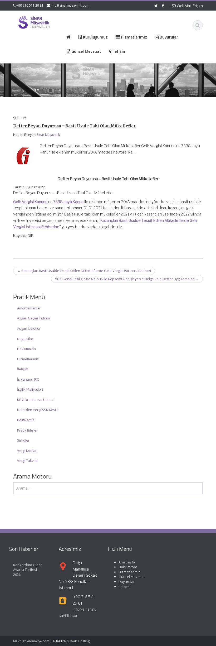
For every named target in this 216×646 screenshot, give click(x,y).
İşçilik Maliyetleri (30, 389)
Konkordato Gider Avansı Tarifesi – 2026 (27, 569)
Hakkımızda (26, 348)
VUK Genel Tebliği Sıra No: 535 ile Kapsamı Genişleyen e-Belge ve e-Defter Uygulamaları (127, 278)
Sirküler (23, 440)
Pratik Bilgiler (27, 430)
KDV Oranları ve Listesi (35, 399)
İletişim (22, 369)
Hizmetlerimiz (28, 359)
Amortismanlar (29, 308)
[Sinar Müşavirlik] (34, 22)
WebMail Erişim (189, 5)
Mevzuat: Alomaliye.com (31, 641)
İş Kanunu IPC (28, 379)
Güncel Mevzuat (132, 576)
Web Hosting (80, 641)
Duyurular (25, 338)
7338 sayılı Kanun (68, 201)
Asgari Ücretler (29, 328)
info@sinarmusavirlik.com (70, 5)
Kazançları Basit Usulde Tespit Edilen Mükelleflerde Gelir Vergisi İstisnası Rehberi (84, 270)
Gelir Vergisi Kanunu (30, 201)
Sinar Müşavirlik (48, 134)
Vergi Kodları (27, 450)
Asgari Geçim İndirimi (34, 318)
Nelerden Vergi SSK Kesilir (38, 409)
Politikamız (25, 420)
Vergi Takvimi (27, 460)
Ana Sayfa (127, 562)
